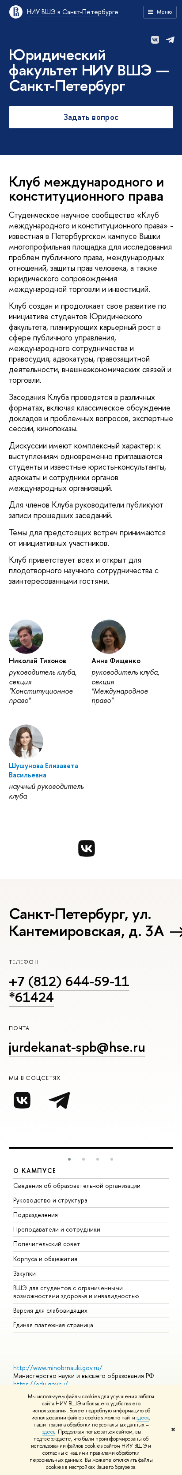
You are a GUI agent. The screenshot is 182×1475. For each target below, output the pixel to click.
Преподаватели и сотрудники (56, 1229)
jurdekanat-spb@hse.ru (77, 1047)
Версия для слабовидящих (50, 1310)
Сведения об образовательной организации (76, 1185)
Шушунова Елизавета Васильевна (43, 770)
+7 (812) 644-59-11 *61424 (69, 989)
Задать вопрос (91, 117)
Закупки (24, 1273)
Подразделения (35, 1214)
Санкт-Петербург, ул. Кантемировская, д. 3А (86, 922)
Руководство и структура (50, 1200)
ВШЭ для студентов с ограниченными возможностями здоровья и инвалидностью (76, 1292)
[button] (69, 1159)
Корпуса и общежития (45, 1259)
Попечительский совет (46, 1244)
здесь (142, 1417)
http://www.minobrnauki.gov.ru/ (57, 1367)
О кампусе (35, 1170)
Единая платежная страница (53, 1325)
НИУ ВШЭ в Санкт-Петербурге (72, 11)
